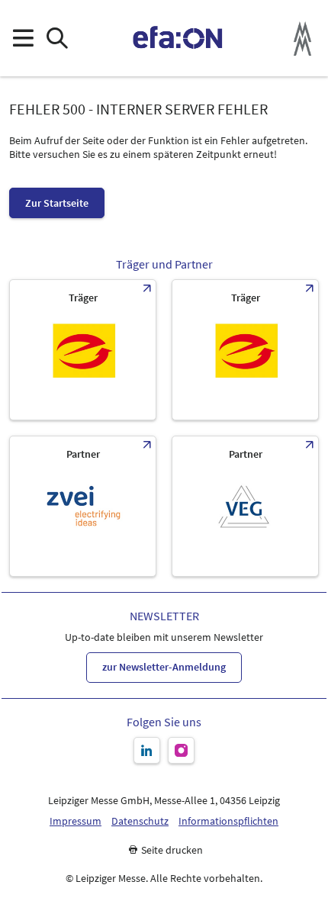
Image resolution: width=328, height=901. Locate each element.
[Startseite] (178, 38)
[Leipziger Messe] (302, 38)
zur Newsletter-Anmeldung (164, 667)
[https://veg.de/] (245, 506)
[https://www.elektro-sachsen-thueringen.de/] (83, 350)
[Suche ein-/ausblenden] (56, 38)
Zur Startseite (56, 203)
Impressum (75, 821)
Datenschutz (140, 821)
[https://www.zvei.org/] (83, 506)
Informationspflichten (228, 821)
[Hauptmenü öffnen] (22, 38)
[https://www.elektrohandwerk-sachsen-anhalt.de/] (245, 350)
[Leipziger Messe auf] (146, 750)
